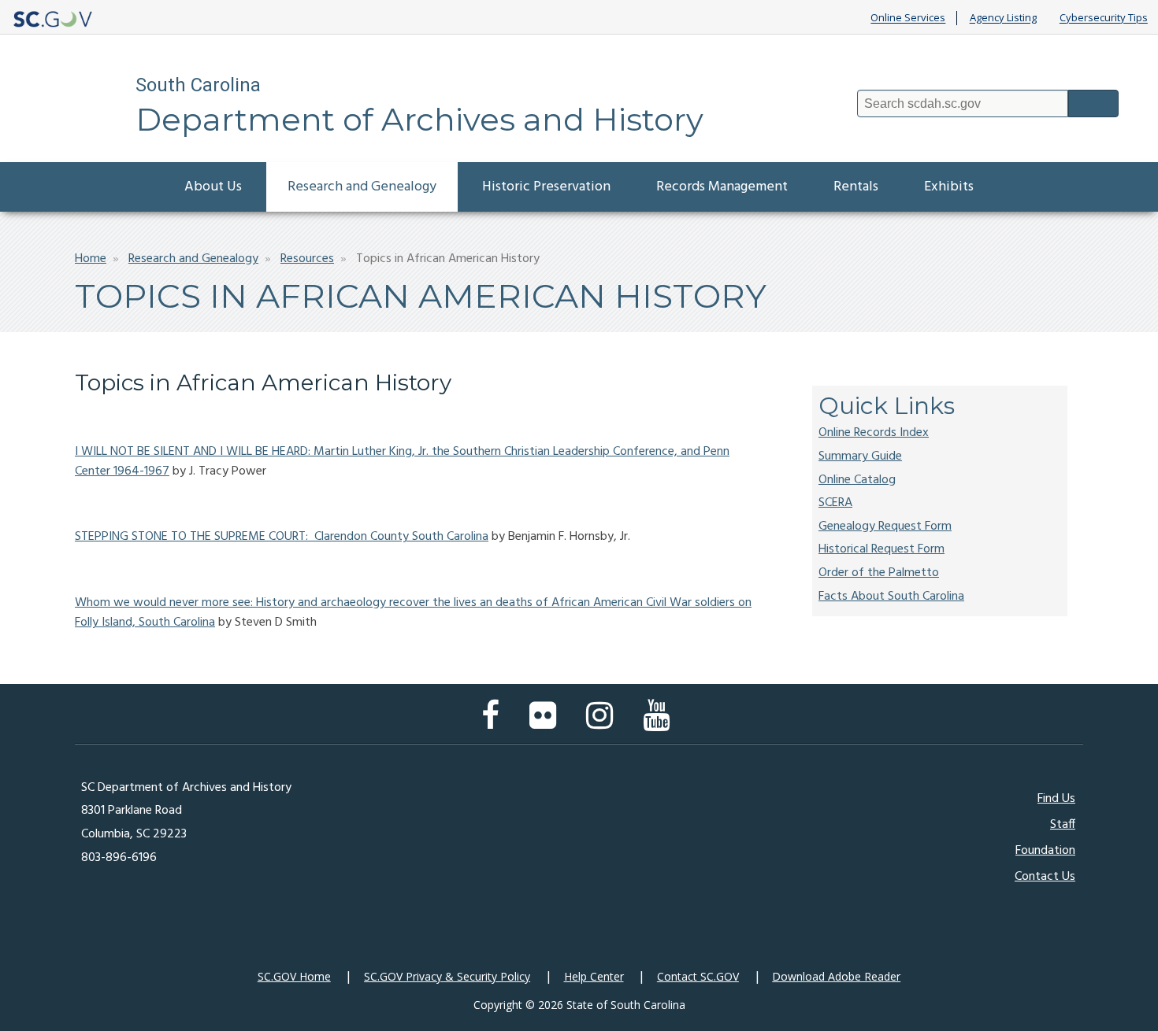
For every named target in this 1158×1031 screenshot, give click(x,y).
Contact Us (1045, 877)
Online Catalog (857, 480)
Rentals (855, 187)
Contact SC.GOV (698, 976)
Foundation (1045, 851)
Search (1093, 103)
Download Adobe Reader (836, 976)
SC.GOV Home (294, 976)
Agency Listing (1003, 18)
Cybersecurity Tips (1104, 18)
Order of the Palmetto (878, 573)
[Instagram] (603, 723)
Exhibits (949, 187)
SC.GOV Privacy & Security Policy (447, 976)
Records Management (722, 187)
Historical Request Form (881, 549)
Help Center (594, 976)
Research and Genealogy (362, 187)
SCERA (835, 503)
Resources (307, 259)
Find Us (1056, 799)
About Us (213, 187)
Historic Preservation (546, 187)
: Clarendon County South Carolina (397, 537)
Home (90, 259)
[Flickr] (546, 723)
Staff (1062, 825)
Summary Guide (860, 456)
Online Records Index (873, 433)
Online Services (907, 18)
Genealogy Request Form (885, 526)
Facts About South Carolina (891, 596)
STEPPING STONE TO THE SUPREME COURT (190, 537)
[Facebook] (494, 723)
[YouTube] (660, 723)
